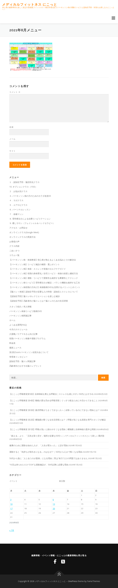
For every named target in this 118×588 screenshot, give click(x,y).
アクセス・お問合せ (18, 227)
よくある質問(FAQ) (18, 324)
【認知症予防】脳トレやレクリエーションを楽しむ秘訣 (34, 296)
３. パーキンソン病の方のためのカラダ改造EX (30, 196)
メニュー (113, 18)
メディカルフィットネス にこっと (29, 4)
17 (11, 508)
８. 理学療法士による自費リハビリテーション (30, 218)
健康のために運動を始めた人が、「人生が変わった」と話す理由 (38, 445)
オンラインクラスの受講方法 (22, 237)
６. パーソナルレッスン (20, 209)
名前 (11, 127)
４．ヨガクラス (16, 200)
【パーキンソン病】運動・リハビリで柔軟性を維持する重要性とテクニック (43, 278)
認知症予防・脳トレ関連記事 (22, 361)
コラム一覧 (14, 255)
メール (12, 139)
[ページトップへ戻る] (59, 574)
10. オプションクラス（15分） (23, 186)
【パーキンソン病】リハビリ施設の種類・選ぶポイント (34, 264)
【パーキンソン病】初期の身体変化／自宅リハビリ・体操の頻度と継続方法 (43, 273)
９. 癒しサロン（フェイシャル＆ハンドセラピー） (32, 223)
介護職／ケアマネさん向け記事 (23, 334)
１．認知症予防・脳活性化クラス (24, 182)
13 (54, 504)
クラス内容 (14, 246)
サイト (12, 151)
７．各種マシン (16, 214)
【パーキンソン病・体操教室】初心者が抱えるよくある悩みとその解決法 (42, 259)
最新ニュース (15, 347)
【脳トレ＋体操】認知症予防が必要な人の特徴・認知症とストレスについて (43, 291)
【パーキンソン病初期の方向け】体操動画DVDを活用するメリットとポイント (44, 287)
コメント (14, 92)
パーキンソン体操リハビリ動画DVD (25, 311)
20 (54, 508)
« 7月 (11, 530)
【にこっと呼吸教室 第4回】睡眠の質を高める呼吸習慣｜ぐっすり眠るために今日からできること (53, 400)
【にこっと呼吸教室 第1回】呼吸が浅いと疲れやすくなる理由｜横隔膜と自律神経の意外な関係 (52, 429)
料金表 (12, 343)
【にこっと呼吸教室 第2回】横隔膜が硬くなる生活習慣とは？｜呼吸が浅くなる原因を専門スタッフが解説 (57, 419)
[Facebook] (55, 561)
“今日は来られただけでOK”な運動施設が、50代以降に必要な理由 (38, 464)
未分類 (62, 481)
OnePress (72, 581)
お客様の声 (14, 241)
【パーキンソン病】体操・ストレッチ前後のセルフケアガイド (37, 268)
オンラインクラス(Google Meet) (24, 232)
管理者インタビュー (18, 356)
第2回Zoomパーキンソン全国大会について (28, 352)
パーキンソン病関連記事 (20, 315)
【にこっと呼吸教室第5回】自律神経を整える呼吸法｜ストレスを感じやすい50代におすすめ (51, 394)
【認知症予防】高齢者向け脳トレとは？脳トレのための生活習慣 (38, 300)
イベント (13, 481)
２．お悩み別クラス (18, 191)
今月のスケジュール (18, 329)
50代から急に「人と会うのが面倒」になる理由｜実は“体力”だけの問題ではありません (48, 458)
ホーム (12, 320)
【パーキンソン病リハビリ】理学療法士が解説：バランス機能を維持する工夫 (44, 282)
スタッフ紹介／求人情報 (20, 306)
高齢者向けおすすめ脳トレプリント (25, 365)
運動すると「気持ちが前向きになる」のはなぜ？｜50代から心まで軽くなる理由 (45, 451)
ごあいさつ (14, 250)
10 (11, 504)
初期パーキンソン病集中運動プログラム (27, 338)
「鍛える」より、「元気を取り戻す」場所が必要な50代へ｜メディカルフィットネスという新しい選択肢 (56, 435)
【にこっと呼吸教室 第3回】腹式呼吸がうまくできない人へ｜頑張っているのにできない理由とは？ (54, 410)
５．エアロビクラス (18, 205)
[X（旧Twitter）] (63, 561)
